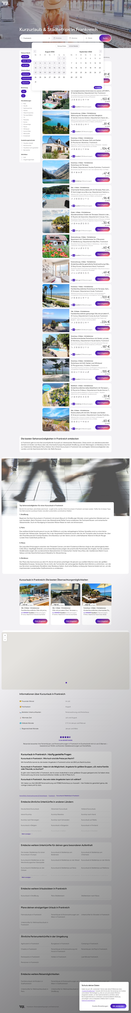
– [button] (5, 639)
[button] (60, 38)
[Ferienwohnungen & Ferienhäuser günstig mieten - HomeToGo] (5, 2)
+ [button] (5, 635)
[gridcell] (59, 58)
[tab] (62, 46)
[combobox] (36, 38)
